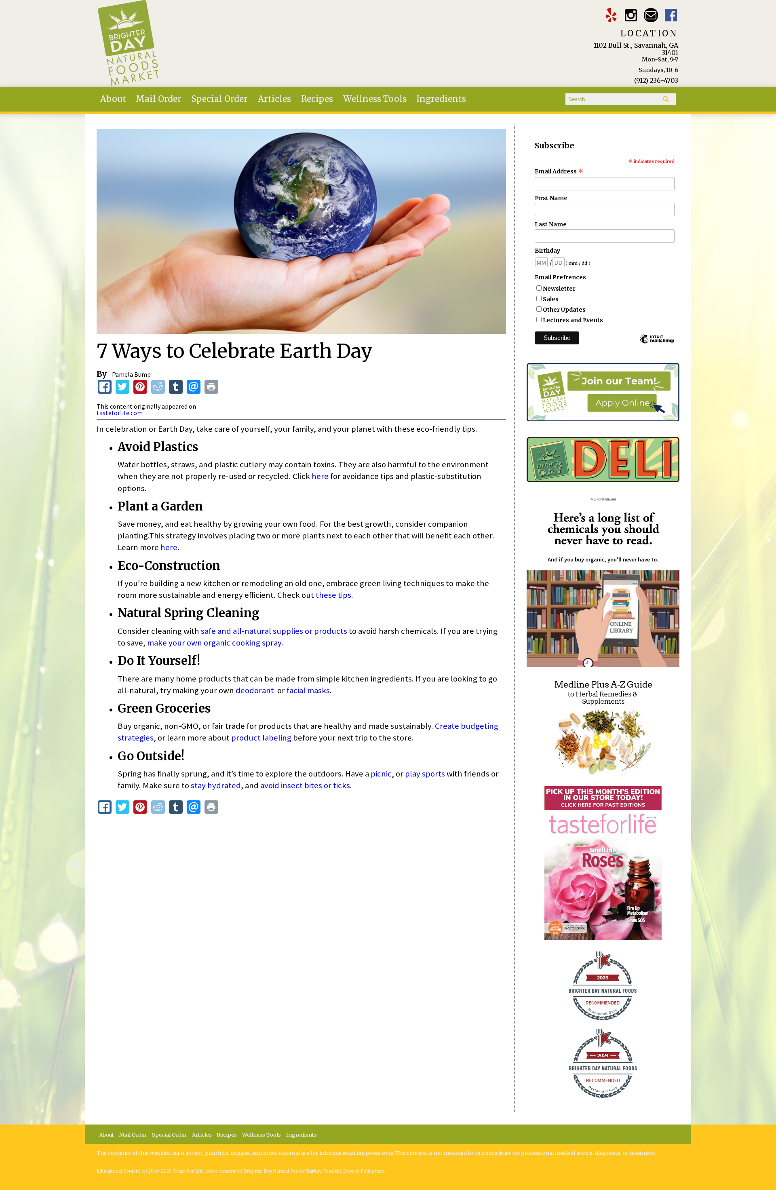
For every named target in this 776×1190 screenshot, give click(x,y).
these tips (333, 595)
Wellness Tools (375, 99)
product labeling (261, 737)
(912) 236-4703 (656, 80)
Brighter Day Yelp (611, 15)
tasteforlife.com (120, 413)
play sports (425, 773)
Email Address (559, 171)
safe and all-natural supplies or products (274, 631)
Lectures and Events (573, 320)
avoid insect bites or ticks (305, 785)
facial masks (308, 690)
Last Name (551, 224)
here (320, 476)
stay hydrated (216, 785)
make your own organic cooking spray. (215, 642)
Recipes (317, 99)
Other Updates (564, 309)
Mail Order (158, 99)
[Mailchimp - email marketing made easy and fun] (656, 342)
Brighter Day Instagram (631, 15)
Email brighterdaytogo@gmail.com (651, 15)
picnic (381, 773)
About (113, 99)
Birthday (547, 250)
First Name (551, 198)
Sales (551, 299)
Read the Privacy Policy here (354, 1171)
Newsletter (559, 288)
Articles (274, 99)
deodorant (255, 690)
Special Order (220, 99)
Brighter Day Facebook (671, 15)
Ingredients (441, 99)
